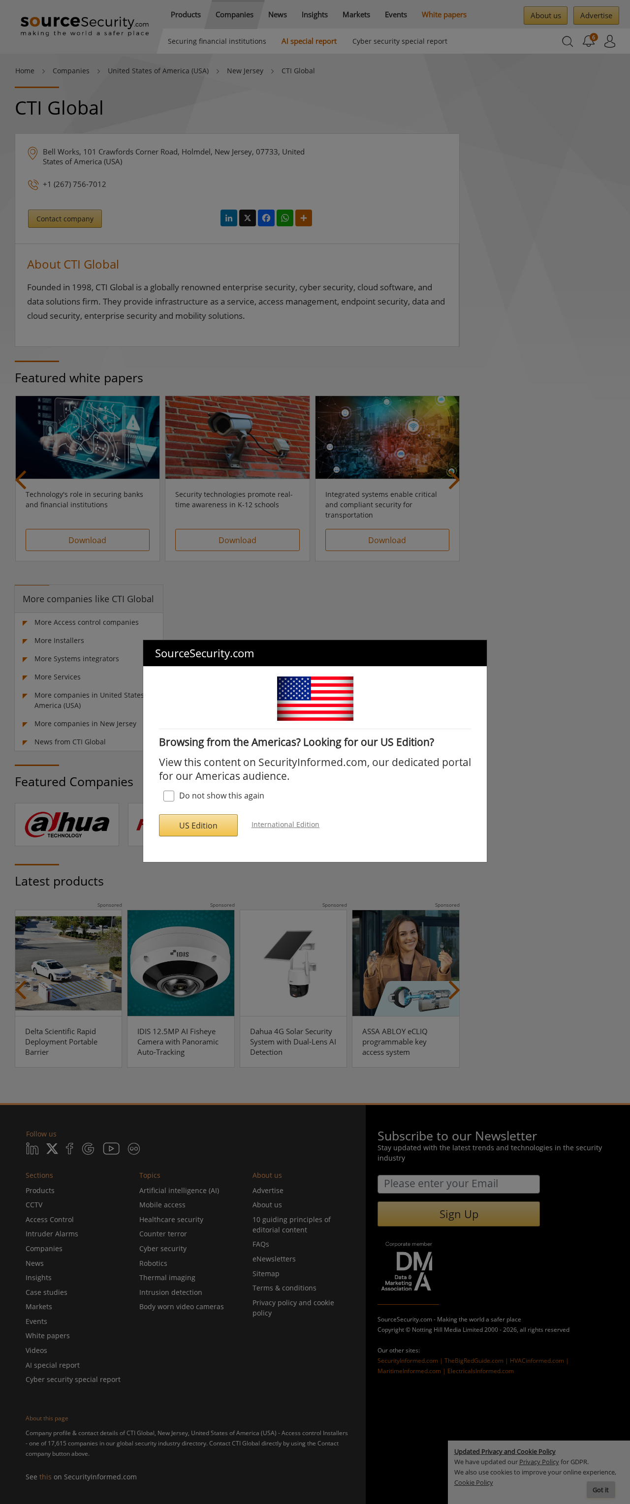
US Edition (198, 825)
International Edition (285, 824)
